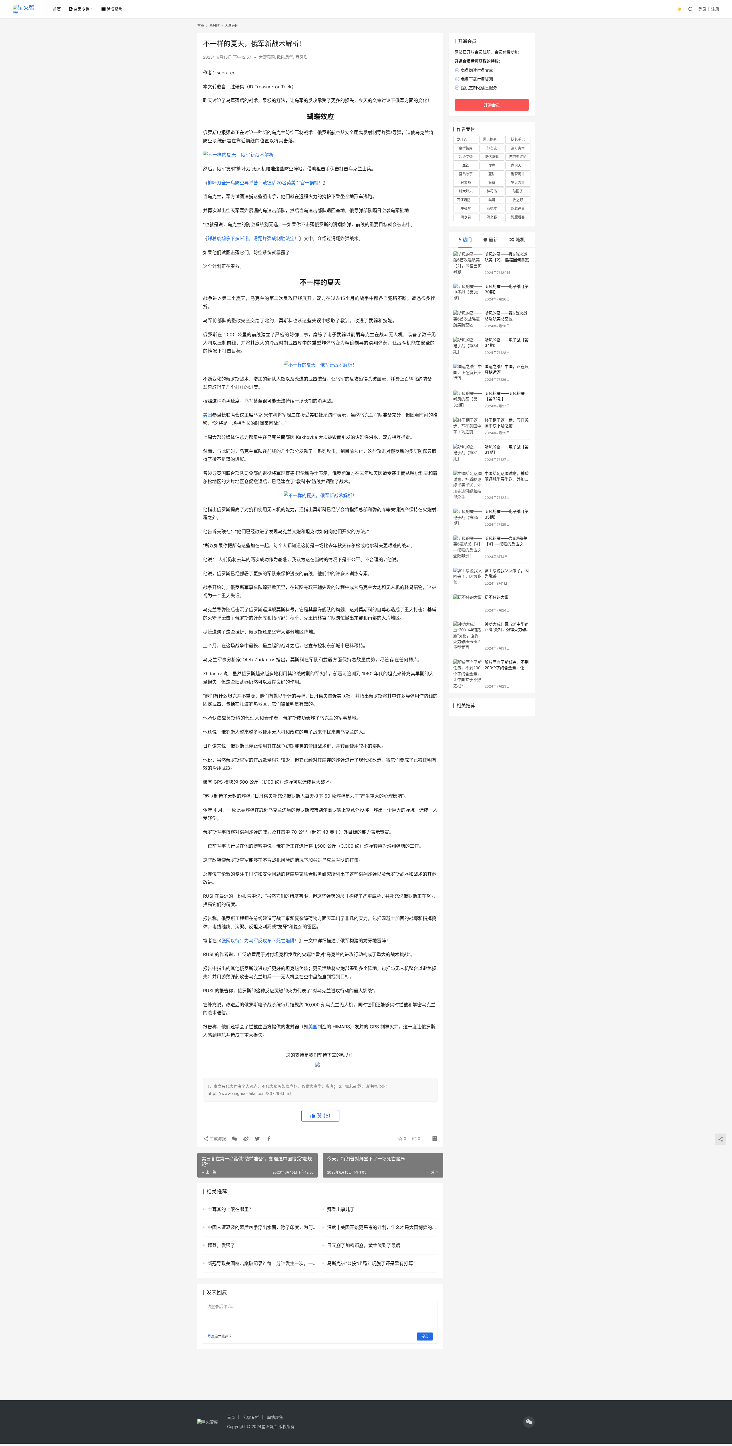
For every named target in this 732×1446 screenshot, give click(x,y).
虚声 (491, 165)
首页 (57, 9)
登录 (702, 9)
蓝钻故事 (466, 174)
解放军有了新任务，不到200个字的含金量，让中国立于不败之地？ (507, 668)
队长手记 (518, 139)
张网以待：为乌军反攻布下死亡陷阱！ (260, 940)
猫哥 (491, 200)
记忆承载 (492, 157)
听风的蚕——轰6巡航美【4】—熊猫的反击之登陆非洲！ (506, 544)
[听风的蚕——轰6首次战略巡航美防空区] (467, 319)
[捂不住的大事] (467, 603)
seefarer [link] (225, 72)
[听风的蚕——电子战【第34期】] (467, 346)
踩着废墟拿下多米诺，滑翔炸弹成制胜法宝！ (253, 238)
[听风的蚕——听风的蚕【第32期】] (467, 400)
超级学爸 (466, 157)
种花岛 (492, 191)
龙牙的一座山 (467, 139)
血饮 (465, 165)
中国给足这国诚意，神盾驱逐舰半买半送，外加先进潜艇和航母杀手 (507, 479)
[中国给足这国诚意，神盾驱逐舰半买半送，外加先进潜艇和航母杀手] (467, 485)
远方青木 (518, 148)
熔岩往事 (518, 208)
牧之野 (518, 200)
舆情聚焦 (114, 9)
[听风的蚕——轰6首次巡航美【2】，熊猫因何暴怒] (467, 263)
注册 (715, 9)
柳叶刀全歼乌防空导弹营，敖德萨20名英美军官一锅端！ (265, 183)
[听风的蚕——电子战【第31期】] (467, 453)
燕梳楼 (492, 208)
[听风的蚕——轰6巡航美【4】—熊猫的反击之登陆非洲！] (467, 547)
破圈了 (518, 191)
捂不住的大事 (497, 597)
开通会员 (492, 104)
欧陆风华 (285, 57)
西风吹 (301, 57)
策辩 (491, 182)
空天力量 (518, 182)
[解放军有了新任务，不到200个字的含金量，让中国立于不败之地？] (467, 673)
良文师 (466, 182)
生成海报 (217, 1138)
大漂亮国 (267, 57)
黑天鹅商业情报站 (493, 139)
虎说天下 (518, 165)
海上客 (492, 217)
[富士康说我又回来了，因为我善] (467, 577)
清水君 (466, 217)
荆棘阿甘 (518, 174)
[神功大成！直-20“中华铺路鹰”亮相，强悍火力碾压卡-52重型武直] (467, 635)
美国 (207, 415)
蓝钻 (491, 174)
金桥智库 (466, 148)
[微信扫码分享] (234, 1139)
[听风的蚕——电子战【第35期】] (467, 518)
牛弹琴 (466, 208)
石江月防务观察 (467, 200)
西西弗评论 (517, 157)
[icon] (529, 1422)
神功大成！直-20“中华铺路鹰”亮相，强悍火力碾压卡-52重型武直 (507, 630)
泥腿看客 (518, 217)
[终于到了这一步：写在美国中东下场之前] (467, 426)
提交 (424, 1336)
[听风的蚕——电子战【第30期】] (467, 293)
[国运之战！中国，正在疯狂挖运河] (467, 373)
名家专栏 (81, 9)
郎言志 (492, 148)
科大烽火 (466, 191)
